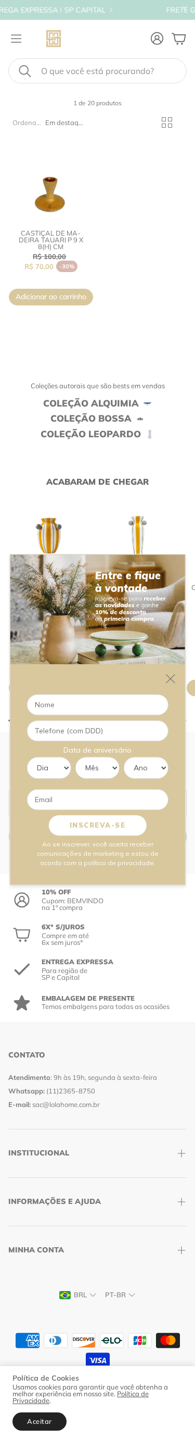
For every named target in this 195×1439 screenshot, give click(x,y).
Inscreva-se (98, 825)
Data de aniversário (97, 750)
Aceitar (39, 1421)
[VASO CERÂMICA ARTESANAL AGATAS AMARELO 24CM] (137, 535)
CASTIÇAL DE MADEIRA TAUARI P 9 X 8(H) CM (51, 240)
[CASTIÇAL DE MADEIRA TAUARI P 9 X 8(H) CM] (51, 179)
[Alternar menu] (16, 38)
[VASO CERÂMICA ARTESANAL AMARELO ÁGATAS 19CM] (48, 535)
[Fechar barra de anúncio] (184, 8)
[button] (97, 71)
